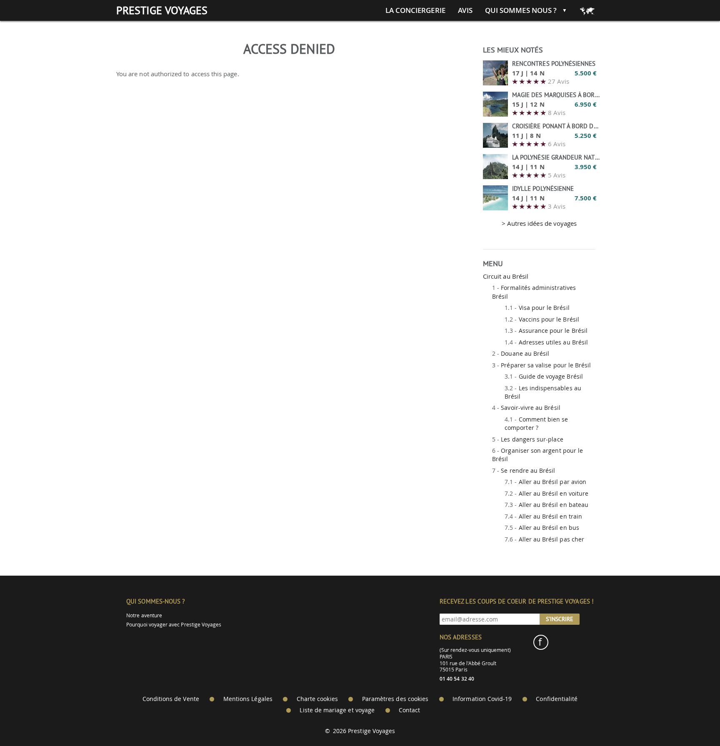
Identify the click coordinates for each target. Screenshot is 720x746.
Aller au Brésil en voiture (554, 493)
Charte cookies (317, 699)
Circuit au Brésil (505, 276)
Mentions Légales (247, 699)
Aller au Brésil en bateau (554, 505)
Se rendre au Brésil (528, 470)
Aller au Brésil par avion (553, 482)
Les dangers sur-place (532, 439)
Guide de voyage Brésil (551, 376)
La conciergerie (415, 10)
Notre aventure (144, 615)
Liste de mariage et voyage (337, 710)
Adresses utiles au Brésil (553, 342)
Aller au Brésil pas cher (551, 539)
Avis (465, 10)
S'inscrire (559, 619)
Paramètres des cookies (395, 699)
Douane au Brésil (525, 353)
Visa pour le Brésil (544, 308)
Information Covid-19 (482, 699)
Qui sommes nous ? (521, 10)
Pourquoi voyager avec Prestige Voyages (173, 624)
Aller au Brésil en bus (549, 527)
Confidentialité (557, 699)
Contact (409, 710)
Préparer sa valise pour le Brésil (546, 365)
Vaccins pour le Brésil (549, 319)
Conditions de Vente (170, 699)
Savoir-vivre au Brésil (530, 408)
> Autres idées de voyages (539, 223)
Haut (690, 719)
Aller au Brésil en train (550, 516)
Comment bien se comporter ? (536, 423)
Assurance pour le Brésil (553, 330)
